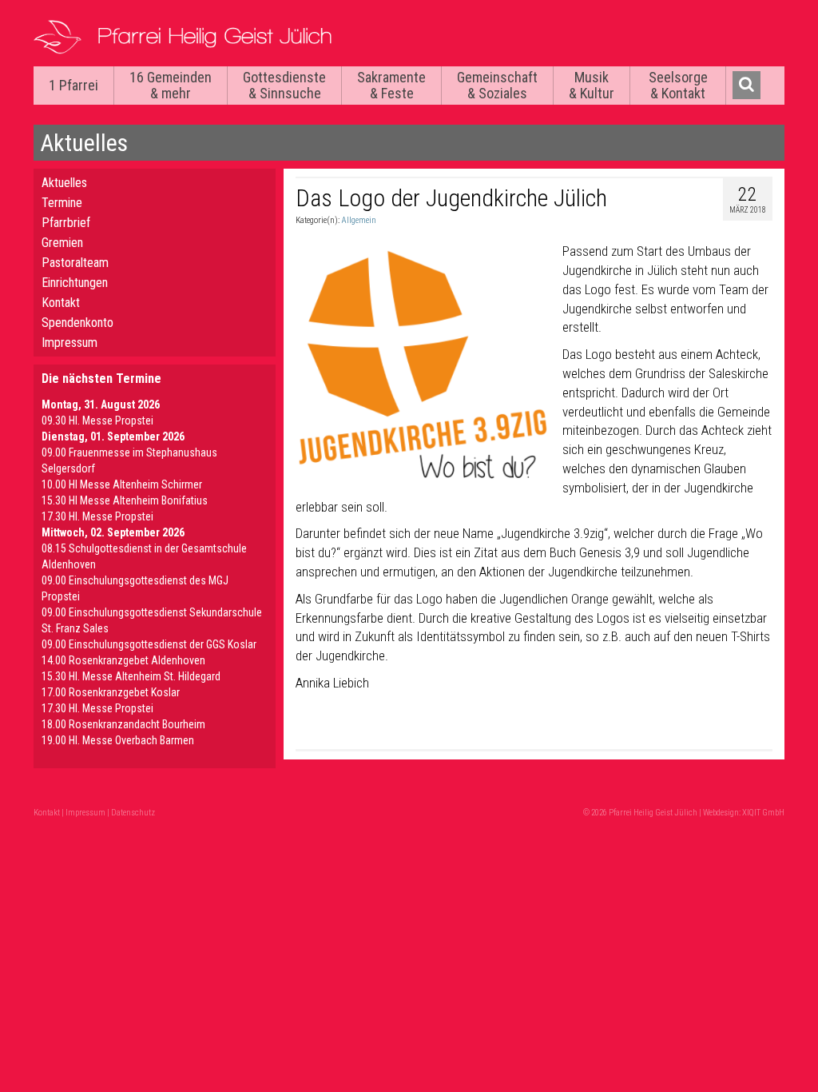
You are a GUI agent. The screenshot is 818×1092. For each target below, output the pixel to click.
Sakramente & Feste (391, 85)
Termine (62, 202)
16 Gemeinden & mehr (170, 85)
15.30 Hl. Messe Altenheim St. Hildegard (131, 676)
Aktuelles (64, 182)
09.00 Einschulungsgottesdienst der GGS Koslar (149, 644)
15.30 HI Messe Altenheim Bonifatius (125, 500)
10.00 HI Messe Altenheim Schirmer (122, 484)
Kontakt (61, 302)
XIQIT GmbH (763, 812)
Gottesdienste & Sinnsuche (284, 85)
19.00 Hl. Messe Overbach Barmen (118, 740)
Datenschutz (133, 812)
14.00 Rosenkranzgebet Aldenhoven (123, 660)
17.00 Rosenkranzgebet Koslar (111, 692)
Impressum (69, 342)
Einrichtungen (75, 282)
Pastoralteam (75, 262)
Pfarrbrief (66, 222)
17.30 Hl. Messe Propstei (97, 516)
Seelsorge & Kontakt (678, 85)
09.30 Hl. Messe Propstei (97, 420)
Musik (591, 85)
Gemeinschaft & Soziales (497, 85)
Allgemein (358, 220)
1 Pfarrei (73, 85)
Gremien (62, 242)
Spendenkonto (77, 322)
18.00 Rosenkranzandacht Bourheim (123, 724)
